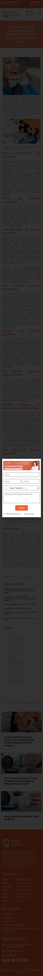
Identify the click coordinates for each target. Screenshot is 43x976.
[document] (21, 488)
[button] (38, 462)
